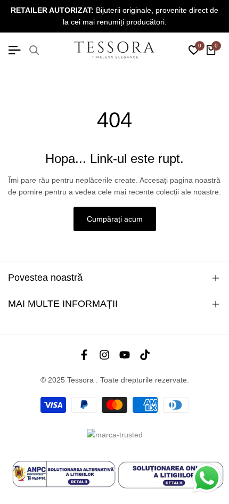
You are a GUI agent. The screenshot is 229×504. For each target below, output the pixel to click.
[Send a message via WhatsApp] (207, 478)
